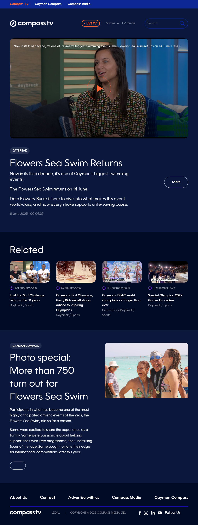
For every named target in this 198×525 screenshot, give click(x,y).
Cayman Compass (48, 4)
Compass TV (19, 4)
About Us (18, 498)
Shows (110, 23)
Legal (56, 513)
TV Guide (128, 23)
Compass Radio (79, 4)
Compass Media (126, 498)
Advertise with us (83, 498)
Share (180, 184)
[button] (99, 88)
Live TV (91, 23)
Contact (47, 498)
